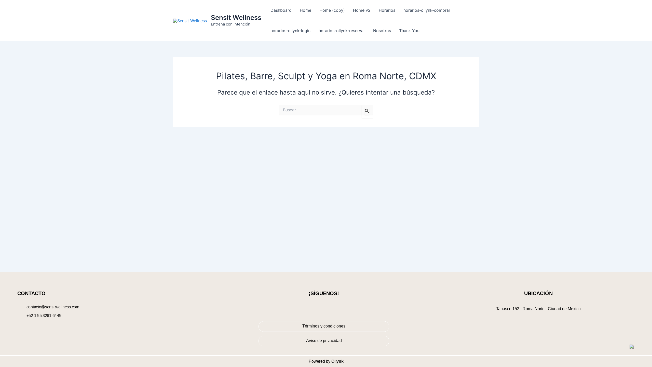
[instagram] (328, 306)
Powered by (326, 361)
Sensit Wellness (236, 17)
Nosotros (382, 30)
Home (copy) (332, 10)
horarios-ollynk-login (290, 30)
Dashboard (281, 10)
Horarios (387, 10)
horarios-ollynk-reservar (342, 30)
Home (305, 10)
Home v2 (362, 10)
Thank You (409, 30)
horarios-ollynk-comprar (426, 10)
